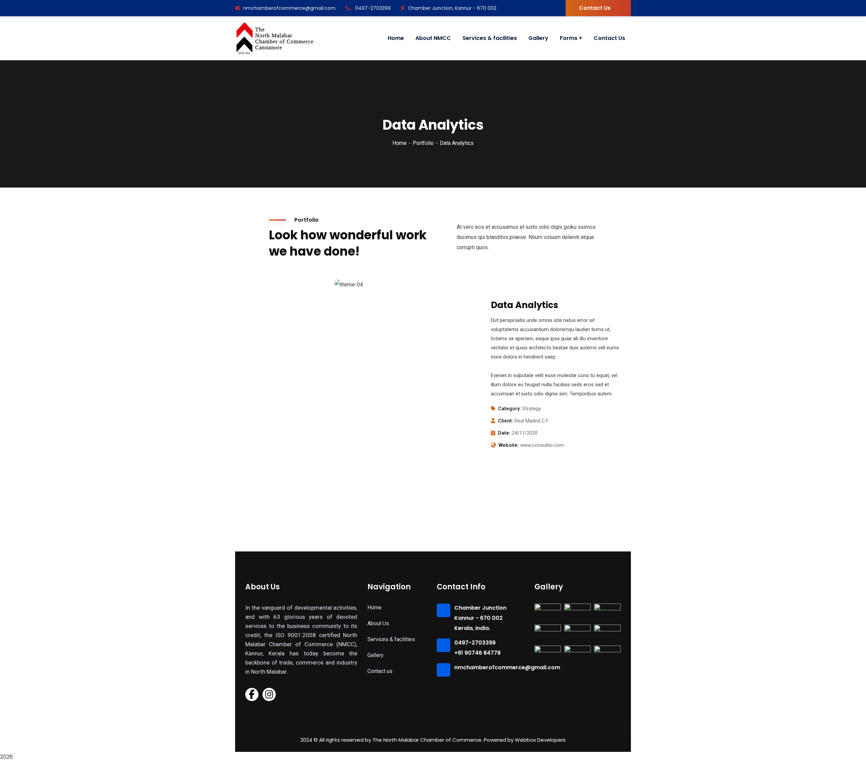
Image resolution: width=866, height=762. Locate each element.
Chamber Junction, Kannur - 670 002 (452, 8)
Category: (509, 409)
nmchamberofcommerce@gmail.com (289, 8)
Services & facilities (391, 639)
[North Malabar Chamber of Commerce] (275, 38)
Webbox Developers (540, 739)
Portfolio (423, 143)
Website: (509, 445)
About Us (378, 623)
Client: (505, 421)
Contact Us (595, 8)
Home (399, 143)
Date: (504, 433)
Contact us (379, 671)
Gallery (375, 655)
